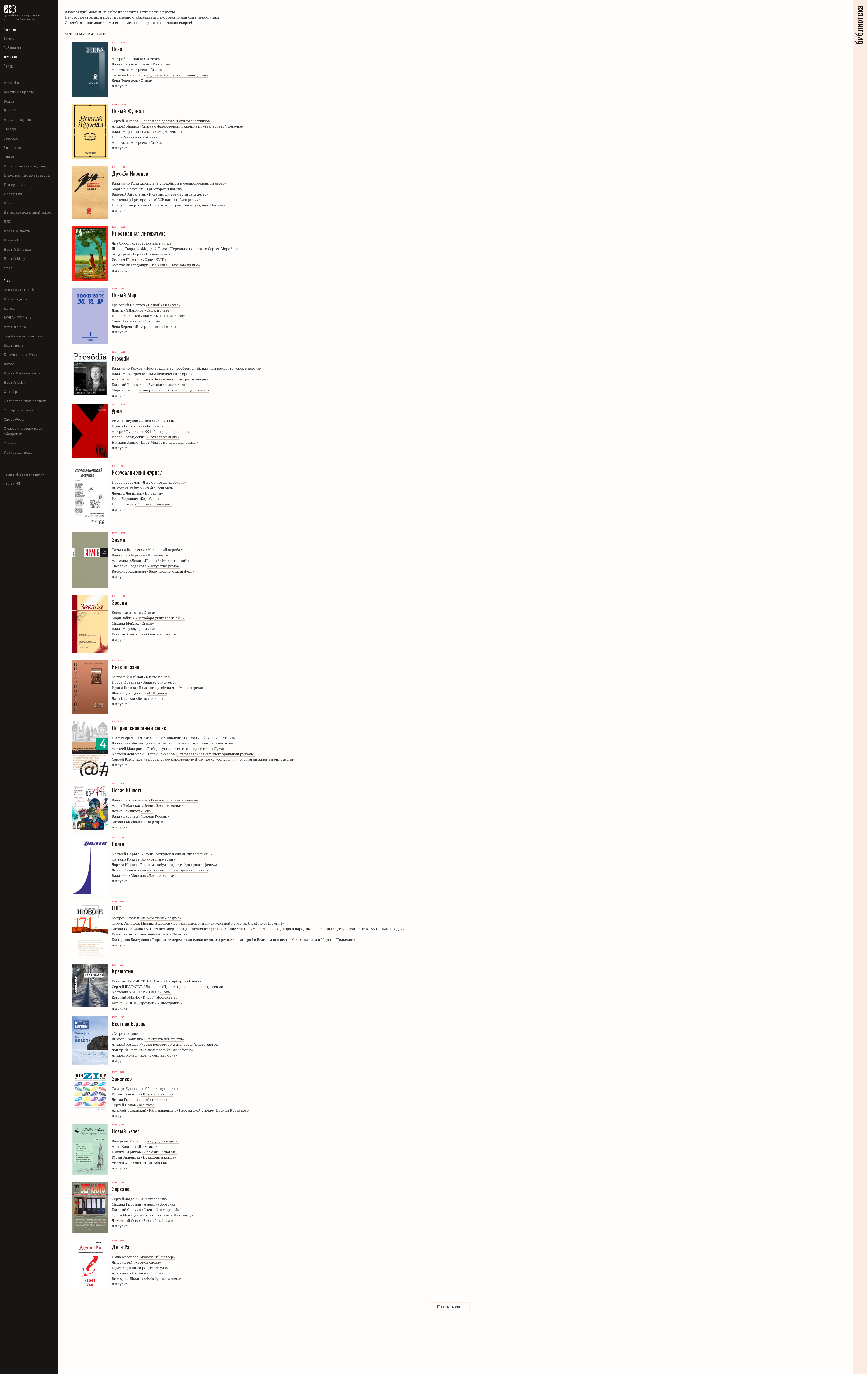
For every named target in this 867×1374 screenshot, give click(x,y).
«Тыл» (165, 991)
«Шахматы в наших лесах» (163, 315)
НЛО (8, 221)
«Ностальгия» (167, 997)
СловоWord (14, 419)
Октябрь (11, 391)
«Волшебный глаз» (157, 1220)
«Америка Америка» (159, 1204)
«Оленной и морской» (161, 1209)
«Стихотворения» (153, 1198)
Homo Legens (15, 298)
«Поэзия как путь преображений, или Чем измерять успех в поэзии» (203, 368)
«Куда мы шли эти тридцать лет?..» (177, 194)
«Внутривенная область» (155, 326)
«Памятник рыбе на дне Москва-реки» (170, 687)
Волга (9, 101)
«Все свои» (146, 1104)
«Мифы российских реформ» (168, 1049)
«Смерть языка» (168, 131)
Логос (9, 363)
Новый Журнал (17, 249)
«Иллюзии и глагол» (159, 1151)
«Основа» (157, 1273)
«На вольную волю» (161, 1088)
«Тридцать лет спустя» (164, 1038)
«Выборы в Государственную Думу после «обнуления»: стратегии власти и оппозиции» (219, 759)
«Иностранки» (169, 1002)
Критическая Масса (22, 354)
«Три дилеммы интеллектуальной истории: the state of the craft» (227, 923)
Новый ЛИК (14, 382)
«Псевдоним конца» (158, 1157)
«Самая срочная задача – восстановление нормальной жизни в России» (174, 737)
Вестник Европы (19, 91)
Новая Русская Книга (23, 373)
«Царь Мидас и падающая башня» (168, 442)
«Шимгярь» (147, 1146)
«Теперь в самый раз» (153, 504)
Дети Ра (11, 110)
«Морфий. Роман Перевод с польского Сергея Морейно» (189, 248)
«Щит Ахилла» (155, 1162)
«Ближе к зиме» (157, 676)
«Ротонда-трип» (161, 859)
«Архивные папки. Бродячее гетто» (177, 870)
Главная (10, 30)
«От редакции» (125, 1033)
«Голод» (194, 981)
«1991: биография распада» (165, 431)
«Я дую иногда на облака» (163, 482)
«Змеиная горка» (162, 1055)
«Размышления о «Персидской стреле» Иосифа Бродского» (198, 1110)
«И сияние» (160, 64)
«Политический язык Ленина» (161, 934)
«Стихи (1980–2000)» (157, 420)
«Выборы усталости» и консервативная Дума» (185, 748)
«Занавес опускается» (159, 682)
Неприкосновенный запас (27, 212)
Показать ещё (449, 1306)
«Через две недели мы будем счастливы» (175, 120)
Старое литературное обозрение (23, 431)
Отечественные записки (26, 400)
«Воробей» (154, 426)
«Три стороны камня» (163, 188)
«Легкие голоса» (161, 875)
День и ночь (15, 326)
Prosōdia (11, 82)
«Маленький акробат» (165, 549)
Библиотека (12, 48)
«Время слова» (148, 1262)
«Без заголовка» (149, 698)
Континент (13, 345)
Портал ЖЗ (12, 483)
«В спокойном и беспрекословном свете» (190, 183)
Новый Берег (16, 240)
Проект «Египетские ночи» (24, 474)
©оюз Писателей (19, 289)
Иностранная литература (27, 175)
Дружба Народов (19, 119)
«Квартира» (154, 821)
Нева (8, 203)
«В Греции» (153, 493)
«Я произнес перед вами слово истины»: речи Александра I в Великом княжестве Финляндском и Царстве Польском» (252, 939)
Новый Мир (14, 258)
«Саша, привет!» (158, 310)
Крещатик (13, 193)
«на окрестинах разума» (160, 917)
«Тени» (147, 810)
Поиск (8, 66)
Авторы (9, 39)
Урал (8, 267)
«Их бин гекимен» (158, 487)
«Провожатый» (157, 254)
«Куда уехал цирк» (163, 1140)
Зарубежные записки (23, 336)
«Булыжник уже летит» (166, 384)
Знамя (9, 156)
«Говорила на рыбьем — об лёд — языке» (174, 389)
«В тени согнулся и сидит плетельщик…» (177, 853)
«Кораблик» (149, 498)
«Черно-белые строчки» (162, 805)
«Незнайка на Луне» (163, 304)
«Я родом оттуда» (152, 1267)
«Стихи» (153, 58)
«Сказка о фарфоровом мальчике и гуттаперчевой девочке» (192, 126)
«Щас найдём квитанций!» (166, 560)
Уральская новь (18, 452)
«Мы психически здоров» (170, 373)
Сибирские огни (18, 410)
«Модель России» (154, 816)
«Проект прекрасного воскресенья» (193, 986)
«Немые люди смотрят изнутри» (179, 379)
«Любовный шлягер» (157, 1256)
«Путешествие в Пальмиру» (169, 1215)
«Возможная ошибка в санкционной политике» (192, 743)
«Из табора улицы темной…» (160, 617)
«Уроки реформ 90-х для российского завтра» (179, 1044)
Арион (10, 308)
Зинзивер (12, 147)
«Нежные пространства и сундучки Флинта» (186, 205)
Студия (10, 443)
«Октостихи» (156, 1099)
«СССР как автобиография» (176, 199)
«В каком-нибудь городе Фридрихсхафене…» (178, 864)
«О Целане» (157, 692)
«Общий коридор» (160, 634)
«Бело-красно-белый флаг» (170, 571)
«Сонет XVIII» (154, 259)
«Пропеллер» (157, 555)
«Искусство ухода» (163, 565)
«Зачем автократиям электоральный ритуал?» (215, 753)
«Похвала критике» (162, 436)
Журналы (10, 57)
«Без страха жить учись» (152, 243)
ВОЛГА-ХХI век (17, 317)
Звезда (10, 128)
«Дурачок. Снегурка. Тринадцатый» (177, 74)
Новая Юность (17, 230)
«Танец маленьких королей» (173, 800)
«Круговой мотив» (157, 1094)
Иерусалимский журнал (25, 165)
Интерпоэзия (16, 184)
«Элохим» (151, 321)
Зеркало (11, 138)
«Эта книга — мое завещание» (174, 264)
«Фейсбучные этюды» (163, 1278)
